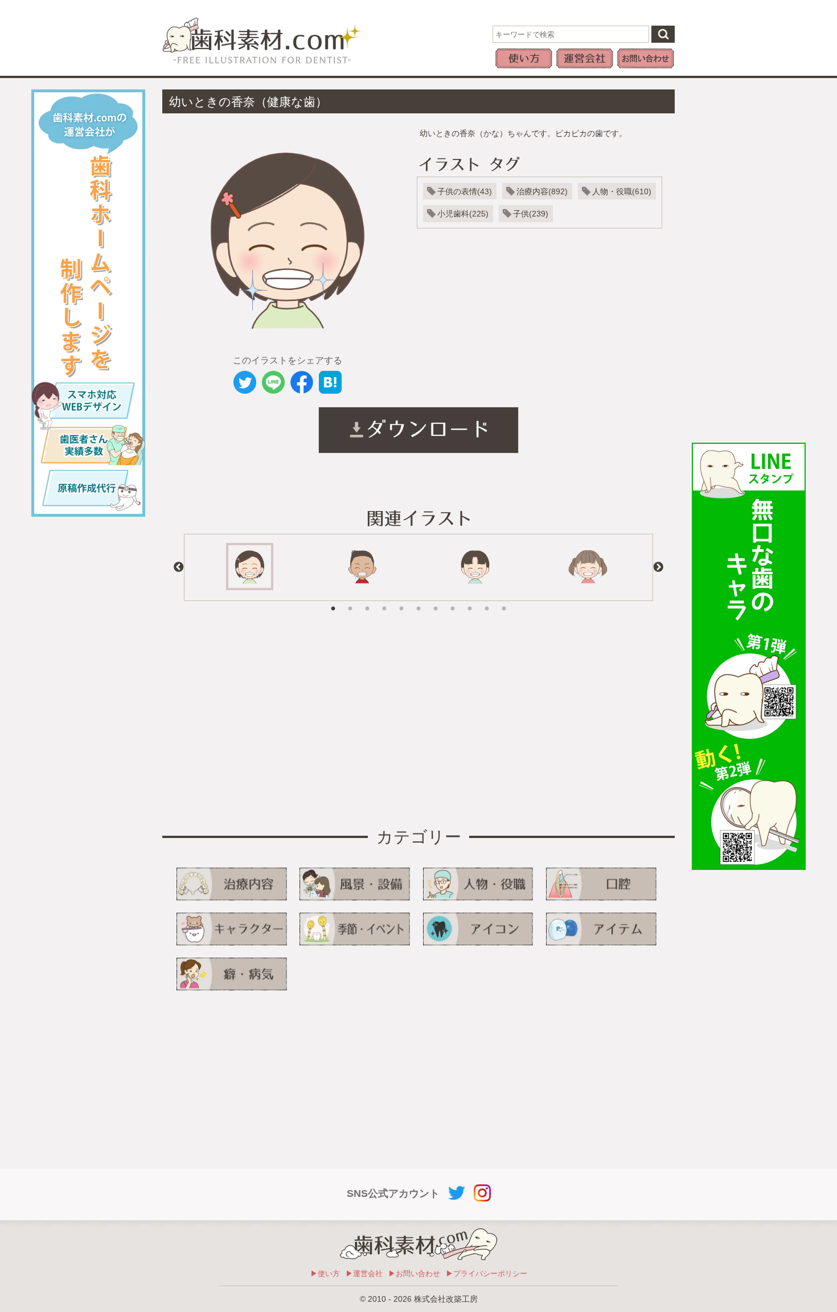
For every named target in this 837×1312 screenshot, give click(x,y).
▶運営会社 (364, 1273)
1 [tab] (333, 600)
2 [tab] (350, 600)
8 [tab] (452, 600)
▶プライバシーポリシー (486, 1273)
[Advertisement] (749, 260)
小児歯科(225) (463, 213)
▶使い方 (325, 1273)
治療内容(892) (542, 191)
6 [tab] (418, 600)
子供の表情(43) (464, 191)
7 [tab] (435, 600)
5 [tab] (401, 600)
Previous (178, 567)
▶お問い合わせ (414, 1273)
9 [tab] (469, 600)
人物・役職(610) (621, 191)
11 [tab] (504, 600)
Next (658, 567)
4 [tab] (384, 600)
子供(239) (530, 213)
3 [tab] (367, 600)
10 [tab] (487, 600)
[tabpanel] (249, 567)
